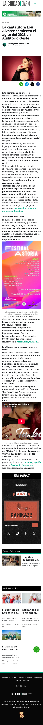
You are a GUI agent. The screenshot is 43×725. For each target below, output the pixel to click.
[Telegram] (27, 84)
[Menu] (39, 3)
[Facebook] (38, 84)
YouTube (27, 462)
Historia (29, 678)
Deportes (21, 678)
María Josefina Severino (18, 43)
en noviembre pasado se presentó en (19, 209)
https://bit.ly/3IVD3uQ (27, 341)
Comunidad (38, 678)
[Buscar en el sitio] (35, 3)
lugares (18, 680)
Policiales (26, 680)
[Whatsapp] (21, 84)
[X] (32, 84)
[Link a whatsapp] (36, 649)
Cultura (5, 22)
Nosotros (5, 678)
